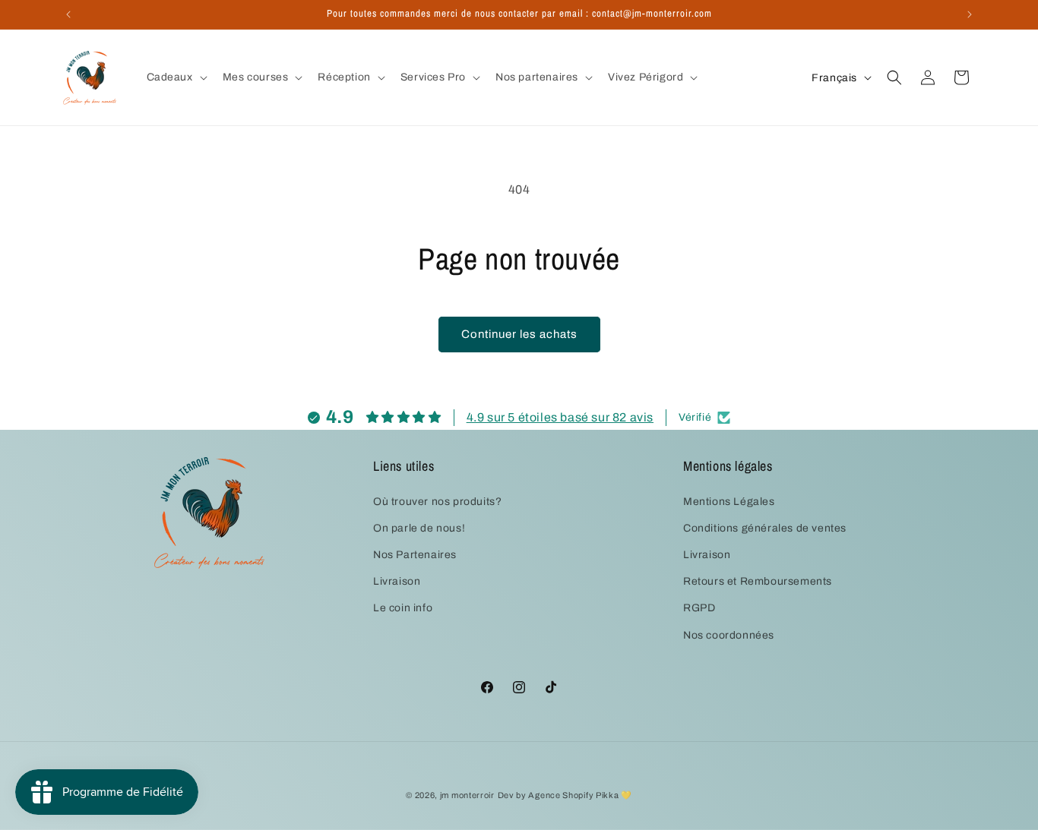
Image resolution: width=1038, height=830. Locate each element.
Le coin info (402, 608)
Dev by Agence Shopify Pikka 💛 (565, 795)
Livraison (396, 581)
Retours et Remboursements (757, 581)
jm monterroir (467, 795)
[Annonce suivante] (969, 14)
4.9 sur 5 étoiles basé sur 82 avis (560, 417)
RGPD (699, 608)
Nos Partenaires (415, 554)
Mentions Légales (729, 501)
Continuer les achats (519, 334)
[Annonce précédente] (68, 14)
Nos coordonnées (728, 634)
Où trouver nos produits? (437, 501)
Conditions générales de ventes (765, 528)
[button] (176, 77)
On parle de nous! (419, 528)
